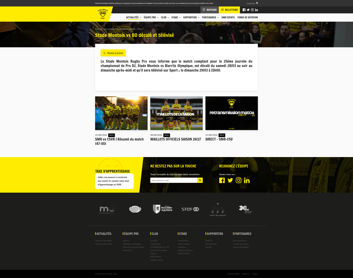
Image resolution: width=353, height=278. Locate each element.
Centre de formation (158, 250)
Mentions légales (234, 274)
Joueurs (126, 240)
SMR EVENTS (228, 17)
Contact (255, 274)
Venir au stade (184, 244)
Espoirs (153, 253)
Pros (140, 28)
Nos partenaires (239, 240)
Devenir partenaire (241, 244)
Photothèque (211, 244)
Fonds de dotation (247, 17)
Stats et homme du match (133, 247)
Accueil (98, 28)
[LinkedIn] (256, 9)
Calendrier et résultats (132, 244)
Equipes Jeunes (156, 260)
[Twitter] (248, 9)
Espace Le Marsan (185, 250)
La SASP (153, 240)
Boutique (182, 247)
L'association (155, 244)
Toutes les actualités (126, 28)
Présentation (183, 240)
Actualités (109, 28)
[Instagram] (252, 9)
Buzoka (208, 247)
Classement (127, 250)
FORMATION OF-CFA (159, 247)
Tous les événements (103, 244)
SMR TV (208, 240)
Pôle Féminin (155, 256)
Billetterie (245, 274)
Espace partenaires (241, 247)
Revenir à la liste (115, 52)
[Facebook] (244, 9)
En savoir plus (251, 3)
